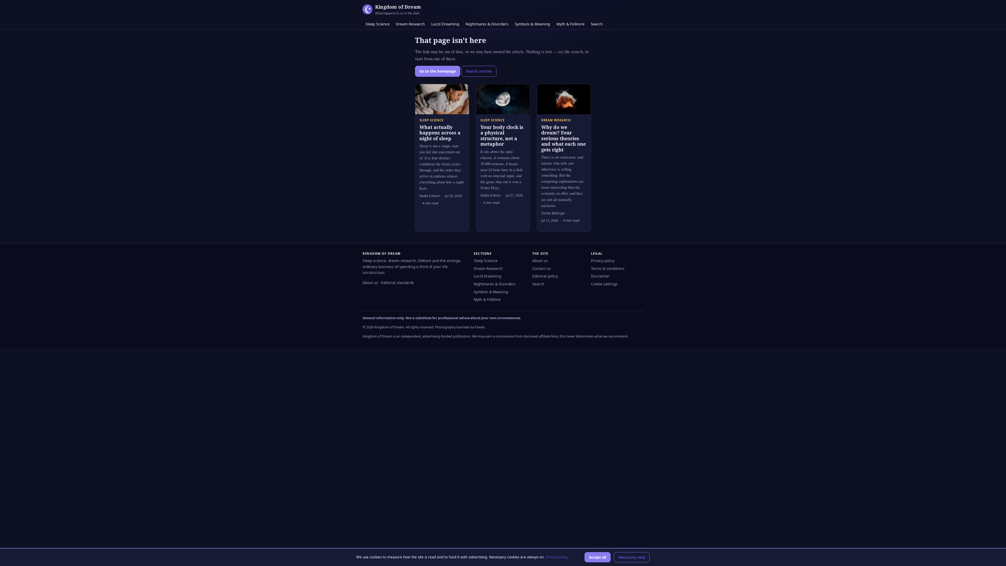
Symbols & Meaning (532, 23)
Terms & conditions (608, 268)
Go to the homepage (437, 71)
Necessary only (631, 557)
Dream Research (410, 23)
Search (597, 23)
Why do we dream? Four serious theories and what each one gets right (563, 138)
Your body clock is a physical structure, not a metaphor (501, 135)
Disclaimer (600, 276)
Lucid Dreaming (445, 23)
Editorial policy (545, 276)
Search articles (479, 71)
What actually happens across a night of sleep (440, 133)
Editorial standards (397, 282)
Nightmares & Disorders (487, 23)
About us (370, 282)
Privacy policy (602, 260)
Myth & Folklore (570, 23)
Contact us (541, 268)
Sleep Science (377, 23)
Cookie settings (604, 283)
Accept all (597, 557)
